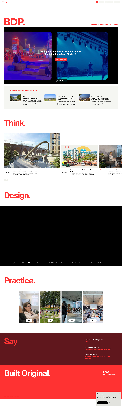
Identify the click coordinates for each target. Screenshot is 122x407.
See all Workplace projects (24, 238)
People (71, 320)
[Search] (118, 2)
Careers (93, 320)
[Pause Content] (57, 81)
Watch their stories (61, 59)
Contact (102, 2)
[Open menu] (97, 2)
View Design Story (10, 238)
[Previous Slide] (5, 180)
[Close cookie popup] (119, 393)
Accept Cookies (103, 403)
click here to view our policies (113, 399)
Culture (29, 320)
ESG (50, 320)
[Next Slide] (7, 180)
